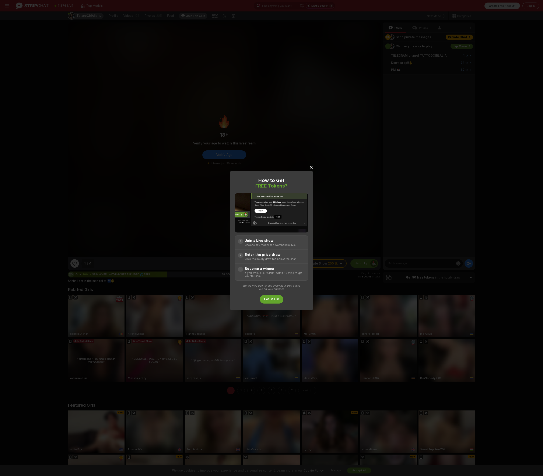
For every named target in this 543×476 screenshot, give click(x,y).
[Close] (311, 167)
